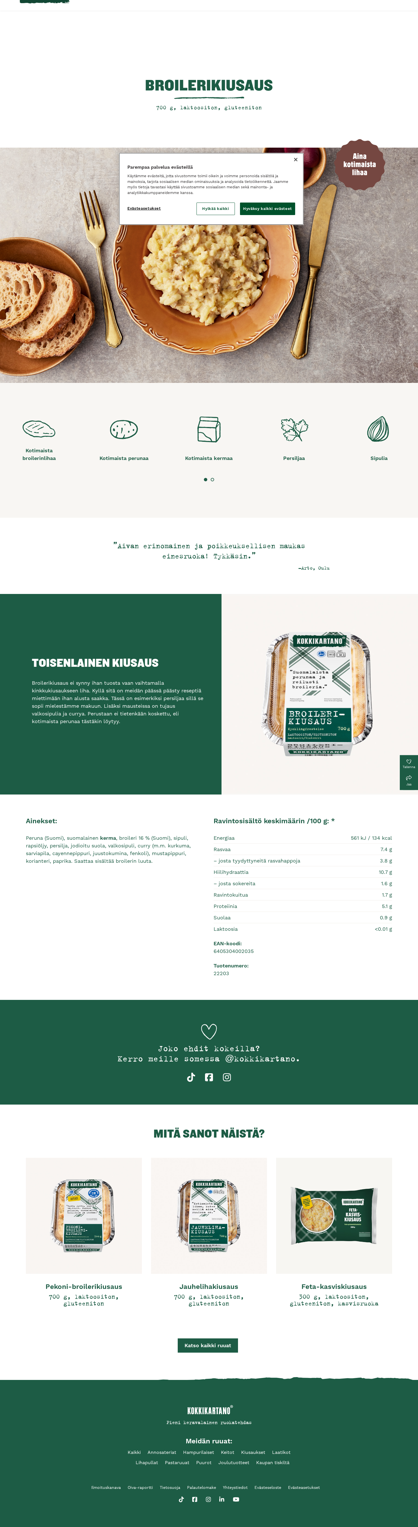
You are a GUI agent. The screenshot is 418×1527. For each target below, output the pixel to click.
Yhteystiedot (235, 1487)
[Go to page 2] (212, 479)
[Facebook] (194, 1498)
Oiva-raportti (140, 1487)
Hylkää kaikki (215, 209)
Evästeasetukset (144, 208)
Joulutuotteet (233, 1462)
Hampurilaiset (198, 1452)
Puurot (204, 1462)
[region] (211, 189)
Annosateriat (162, 1452)
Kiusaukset (253, 1452)
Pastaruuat (177, 1462)
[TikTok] (181, 1498)
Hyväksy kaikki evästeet (267, 209)
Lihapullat (147, 1462)
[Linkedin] (221, 1498)
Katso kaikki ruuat (208, 1345)
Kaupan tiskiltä (272, 1462)
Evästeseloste (267, 1487)
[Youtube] (236, 1498)
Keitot (227, 1452)
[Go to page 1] (205, 479)
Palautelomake (201, 1487)
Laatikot (281, 1452)
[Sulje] (295, 159)
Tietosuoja (170, 1487)
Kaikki (134, 1452)
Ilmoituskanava (106, 1487)
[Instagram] (208, 1498)
